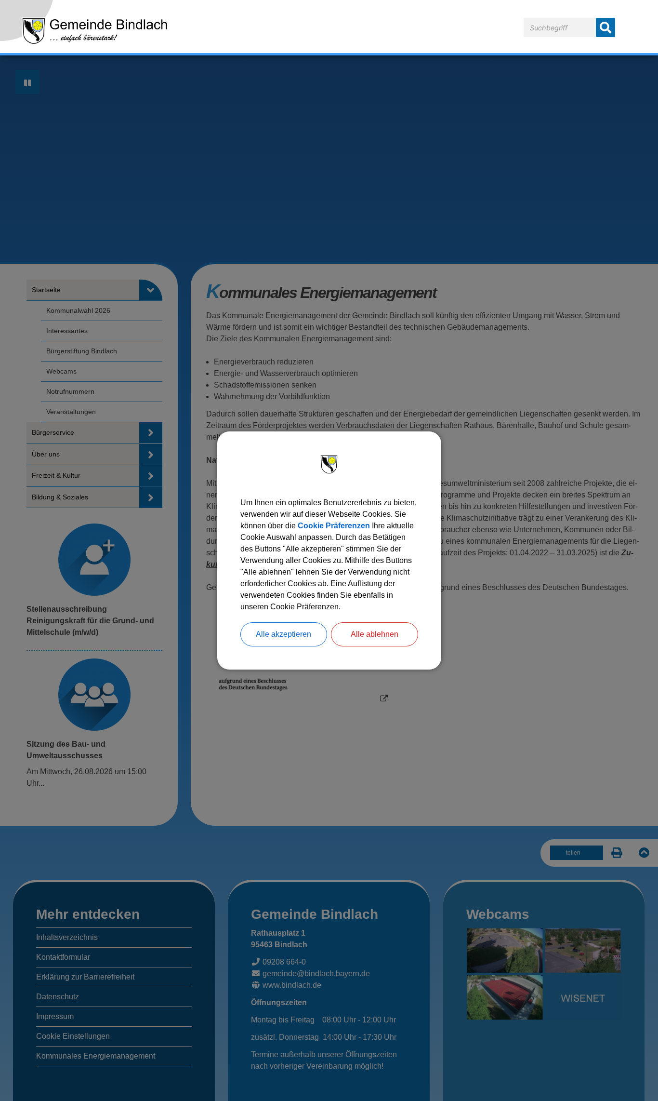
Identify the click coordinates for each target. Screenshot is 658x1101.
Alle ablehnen (374, 634)
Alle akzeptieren (283, 634)
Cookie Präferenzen (334, 526)
